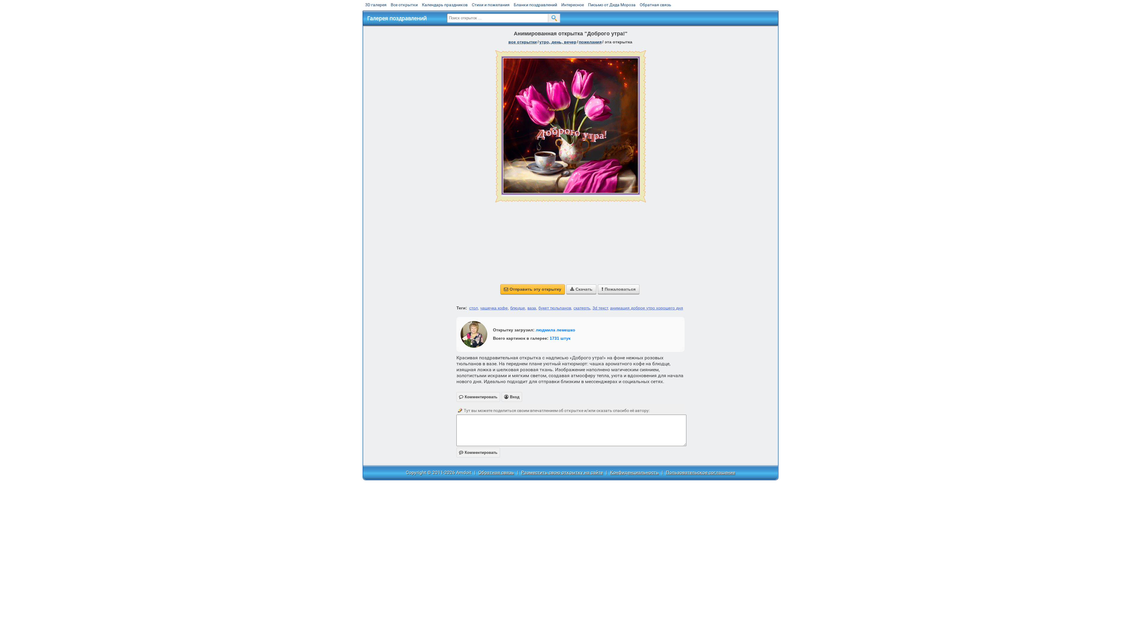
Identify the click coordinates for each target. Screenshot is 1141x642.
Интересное (572, 4)
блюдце (517, 308)
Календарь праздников (445, 4)
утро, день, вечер (557, 42)
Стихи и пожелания (491, 4)
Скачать (581, 289)
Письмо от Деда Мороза (612, 4)
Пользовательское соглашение (700, 472)
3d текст (600, 308)
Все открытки (404, 4)
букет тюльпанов (554, 308)
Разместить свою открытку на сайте (562, 472)
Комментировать (478, 452)
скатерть (581, 308)
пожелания (590, 42)
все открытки (522, 42)
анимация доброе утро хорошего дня (646, 308)
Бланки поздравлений (535, 4)
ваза (531, 308)
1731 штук (560, 338)
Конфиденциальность (634, 472)
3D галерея (376, 4)
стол (473, 308)
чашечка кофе (494, 308)
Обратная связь (655, 4)
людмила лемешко (555, 330)
